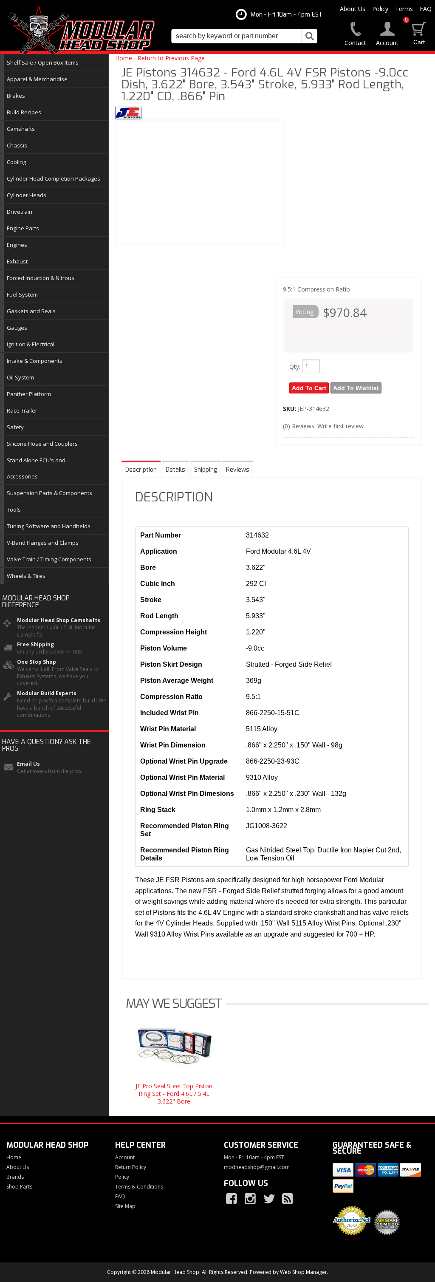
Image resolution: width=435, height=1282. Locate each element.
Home (123, 58)
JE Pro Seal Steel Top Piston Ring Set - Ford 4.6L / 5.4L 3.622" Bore (174, 1093)
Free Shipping (35, 644)
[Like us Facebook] (232, 1199)
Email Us (28, 764)
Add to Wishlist (356, 388)
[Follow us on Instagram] (251, 1199)
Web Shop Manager (303, 1272)
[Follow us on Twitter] (269, 1199)
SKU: (290, 409)
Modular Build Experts (46, 693)
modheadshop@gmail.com (257, 1167)
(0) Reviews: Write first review (323, 426)
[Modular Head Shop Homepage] (84, 30)
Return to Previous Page (171, 58)
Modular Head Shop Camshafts (58, 620)
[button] (244, 36)
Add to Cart (309, 388)
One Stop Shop (36, 662)
